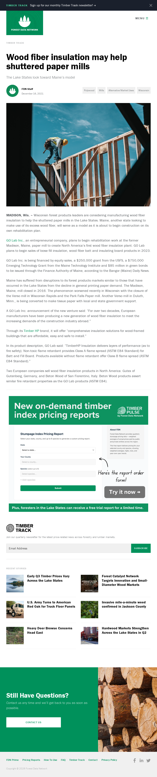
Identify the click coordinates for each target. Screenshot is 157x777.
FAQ (63, 760)
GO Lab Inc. (15, 240)
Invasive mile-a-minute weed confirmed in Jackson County (124, 604)
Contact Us (34, 722)
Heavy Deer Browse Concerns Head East (49, 630)
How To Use (50, 760)
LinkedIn (141, 760)
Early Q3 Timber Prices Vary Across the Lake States (48, 578)
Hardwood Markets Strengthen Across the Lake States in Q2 (125, 630)
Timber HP (31, 331)
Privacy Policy (109, 760)
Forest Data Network (24, 23)
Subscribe (141, 548)
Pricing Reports (31, 760)
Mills (101, 90)
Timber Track (15, 42)
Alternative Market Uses (121, 90)
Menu (141, 18)
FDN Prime (12, 760)
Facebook (134, 760)
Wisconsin (143, 90)
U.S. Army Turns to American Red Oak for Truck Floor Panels (51, 604)
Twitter (148, 760)
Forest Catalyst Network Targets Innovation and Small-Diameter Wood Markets (125, 580)
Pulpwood (89, 90)
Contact (93, 760)
